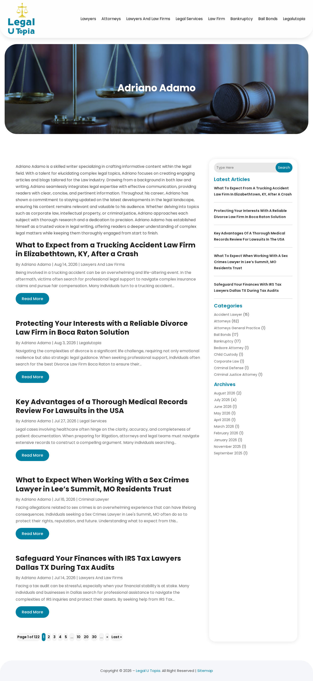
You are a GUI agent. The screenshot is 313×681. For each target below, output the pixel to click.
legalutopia (294, 19)
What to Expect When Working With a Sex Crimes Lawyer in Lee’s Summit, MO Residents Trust (102, 484)
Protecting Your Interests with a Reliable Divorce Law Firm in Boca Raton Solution (102, 328)
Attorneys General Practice (237, 328)
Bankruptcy (241, 19)
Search (284, 167)
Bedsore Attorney (229, 347)
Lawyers (88, 19)
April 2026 (222, 419)
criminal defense (229, 367)
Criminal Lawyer (93, 499)
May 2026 (222, 413)
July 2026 (222, 399)
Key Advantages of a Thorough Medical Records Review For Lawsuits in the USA (102, 406)
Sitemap (205, 670)
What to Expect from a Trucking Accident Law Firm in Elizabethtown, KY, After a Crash (106, 249)
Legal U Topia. (148, 670)
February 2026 (226, 433)
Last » (117, 636)
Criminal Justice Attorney (235, 374)
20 (86, 636)
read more (32, 299)
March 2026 (224, 426)
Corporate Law (226, 361)
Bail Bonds (268, 19)
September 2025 (228, 453)
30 (94, 636)
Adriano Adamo (36, 264)
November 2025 (227, 446)
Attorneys (111, 19)
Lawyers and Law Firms (148, 19)
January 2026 (225, 440)
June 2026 (223, 406)
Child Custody (226, 354)
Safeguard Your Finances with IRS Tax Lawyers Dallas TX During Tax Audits (98, 563)
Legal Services (189, 19)
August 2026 (224, 393)
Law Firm (216, 19)
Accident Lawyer (228, 314)
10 (78, 636)
